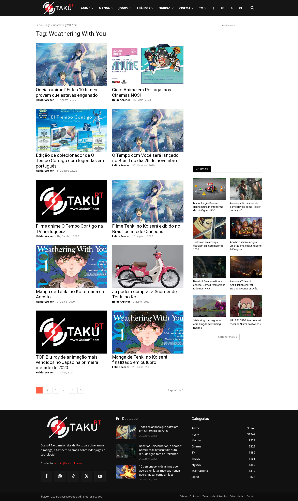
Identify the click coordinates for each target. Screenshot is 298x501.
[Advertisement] (227, 88)
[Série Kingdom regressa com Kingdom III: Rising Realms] (209, 306)
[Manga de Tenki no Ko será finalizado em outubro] (147, 332)
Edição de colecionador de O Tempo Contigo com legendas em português (70, 161)
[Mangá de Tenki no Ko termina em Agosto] (71, 266)
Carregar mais (226, 337)
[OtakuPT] (58, 8)
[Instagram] (222, 8)
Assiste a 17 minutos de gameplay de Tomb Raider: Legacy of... (245, 207)
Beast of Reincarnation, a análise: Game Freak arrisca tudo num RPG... (209, 285)
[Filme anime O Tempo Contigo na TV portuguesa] (71, 201)
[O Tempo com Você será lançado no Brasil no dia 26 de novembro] (147, 130)
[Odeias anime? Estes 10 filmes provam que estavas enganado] (71, 64)
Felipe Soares (121, 165)
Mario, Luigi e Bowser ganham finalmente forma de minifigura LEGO (208, 207)
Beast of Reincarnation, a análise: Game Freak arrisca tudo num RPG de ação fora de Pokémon (160, 450)
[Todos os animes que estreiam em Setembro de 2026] (209, 228)
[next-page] (80, 390)
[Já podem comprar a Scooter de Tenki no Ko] (147, 266)
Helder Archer (45, 100)
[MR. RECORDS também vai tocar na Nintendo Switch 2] (246, 306)
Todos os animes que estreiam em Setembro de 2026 (208, 246)
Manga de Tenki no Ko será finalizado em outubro (139, 360)
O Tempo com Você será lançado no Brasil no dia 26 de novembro (145, 158)
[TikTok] (73, 476)
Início (39, 25)
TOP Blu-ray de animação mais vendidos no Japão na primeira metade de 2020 (67, 362)
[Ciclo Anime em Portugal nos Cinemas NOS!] (147, 64)
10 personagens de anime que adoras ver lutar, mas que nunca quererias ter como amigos (159, 470)
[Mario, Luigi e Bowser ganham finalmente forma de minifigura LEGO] (209, 189)
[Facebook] (213, 8)
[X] (231, 8)
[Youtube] (240, 8)
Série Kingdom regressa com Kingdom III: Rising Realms (207, 324)
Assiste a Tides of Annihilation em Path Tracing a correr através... (244, 285)
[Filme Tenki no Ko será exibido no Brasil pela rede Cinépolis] (147, 201)
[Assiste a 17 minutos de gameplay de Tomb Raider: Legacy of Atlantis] (246, 189)
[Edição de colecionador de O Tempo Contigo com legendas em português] (71, 130)
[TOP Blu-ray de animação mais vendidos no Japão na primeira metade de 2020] (71, 332)
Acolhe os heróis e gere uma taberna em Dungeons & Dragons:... (246, 246)
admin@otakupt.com (68, 463)
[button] (252, 8)
